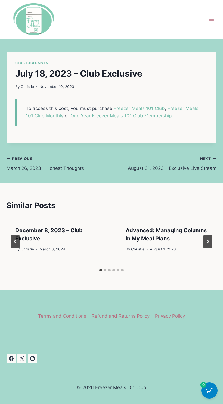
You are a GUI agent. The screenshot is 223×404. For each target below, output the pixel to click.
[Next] (207, 241)
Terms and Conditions (62, 316)
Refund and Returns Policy (121, 316)
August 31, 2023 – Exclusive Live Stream (172, 163)
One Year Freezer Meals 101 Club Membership (121, 115)
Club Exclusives (31, 63)
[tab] (100, 270)
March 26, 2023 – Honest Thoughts (45, 163)
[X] (21, 358)
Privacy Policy (170, 316)
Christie (27, 86)
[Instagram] (32, 358)
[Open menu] (211, 19)
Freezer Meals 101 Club (139, 108)
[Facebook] (11, 358)
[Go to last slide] (15, 241)
